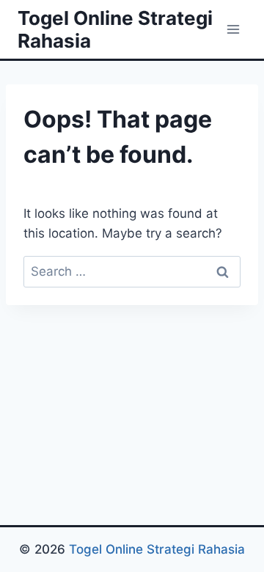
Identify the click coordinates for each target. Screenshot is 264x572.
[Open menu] (232, 29)
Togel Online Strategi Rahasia (157, 549)
